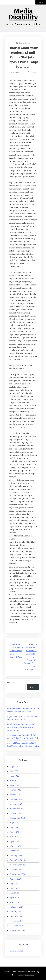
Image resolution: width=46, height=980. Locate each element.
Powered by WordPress (16, 971)
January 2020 (16, 911)
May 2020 (14, 893)
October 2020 (16, 869)
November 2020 (17, 865)
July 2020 (14, 883)
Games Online (24, 43)
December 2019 (17, 916)
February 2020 (17, 907)
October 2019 (16, 925)
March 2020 (15, 902)
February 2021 (16, 850)
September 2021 (17, 818)
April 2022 (14, 785)
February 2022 (16, 794)
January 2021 (16, 855)
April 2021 (14, 841)
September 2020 (17, 874)
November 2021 (17, 808)
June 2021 (14, 832)
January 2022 (16, 799)
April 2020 (14, 897)
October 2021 (16, 813)
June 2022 (14, 776)
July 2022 (14, 771)
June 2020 (14, 888)
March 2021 (15, 846)
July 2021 (14, 827)
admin (33, 72)
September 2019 (17, 930)
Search (10, 682)
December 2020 (17, 860)
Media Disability (23, 14)
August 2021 (15, 822)
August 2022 (15, 766)
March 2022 (15, 790)
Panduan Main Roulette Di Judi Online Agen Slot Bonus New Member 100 (21, 727)
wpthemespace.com (24, 975)
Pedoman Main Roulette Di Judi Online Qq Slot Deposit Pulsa (16, 650)
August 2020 (15, 879)
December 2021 (17, 804)
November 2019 (17, 921)
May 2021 (14, 836)
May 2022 (14, 780)
